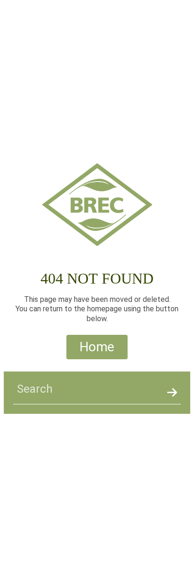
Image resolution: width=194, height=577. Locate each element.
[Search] (172, 392)
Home (97, 347)
